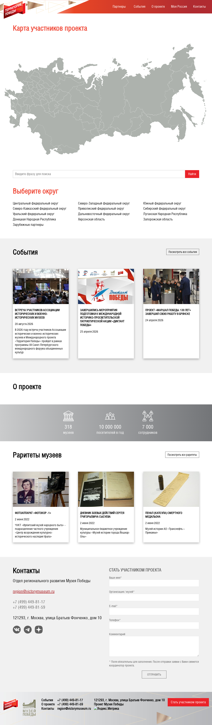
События (139, 6)
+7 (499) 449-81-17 (29, 601)
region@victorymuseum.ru (33, 591)
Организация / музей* (122, 591)
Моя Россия (179, 6)
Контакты (199, 6)
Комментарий (117, 634)
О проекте (158, 6)
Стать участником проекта (188, 702)
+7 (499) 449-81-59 (29, 607)
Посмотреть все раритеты (182, 454)
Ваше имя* (115, 577)
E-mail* (113, 606)
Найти (192, 174)
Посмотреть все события (183, 252)
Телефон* (115, 620)
